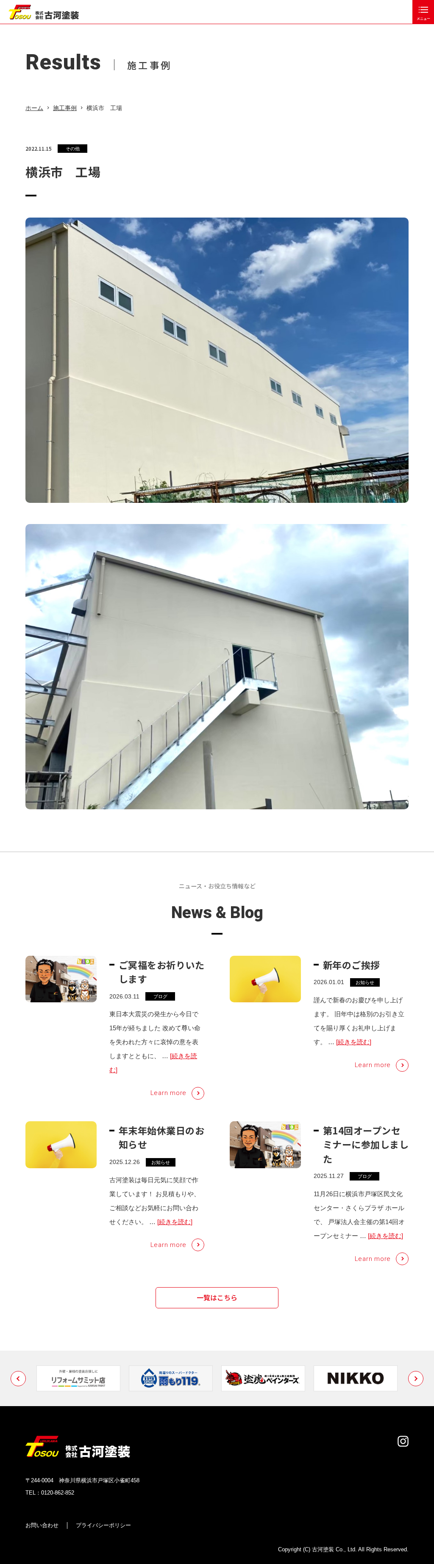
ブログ (160, 996)
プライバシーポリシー (103, 1525)
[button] (18, 1378)
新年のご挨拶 (351, 964)
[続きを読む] (353, 1041)
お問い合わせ (41, 1525)
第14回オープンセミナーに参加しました (366, 1144)
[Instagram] (403, 1441)
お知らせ (365, 982)
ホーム (34, 108)
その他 (73, 148)
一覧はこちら (217, 1297)
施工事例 (65, 108)
